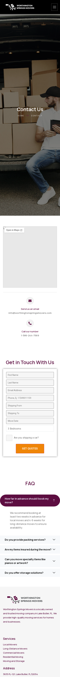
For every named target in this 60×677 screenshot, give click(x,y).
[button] (30, 500)
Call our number (30, 331)
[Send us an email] (30, 301)
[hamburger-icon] (54, 7)
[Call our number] (30, 323)
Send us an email (30, 309)
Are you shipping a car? (26, 437)
